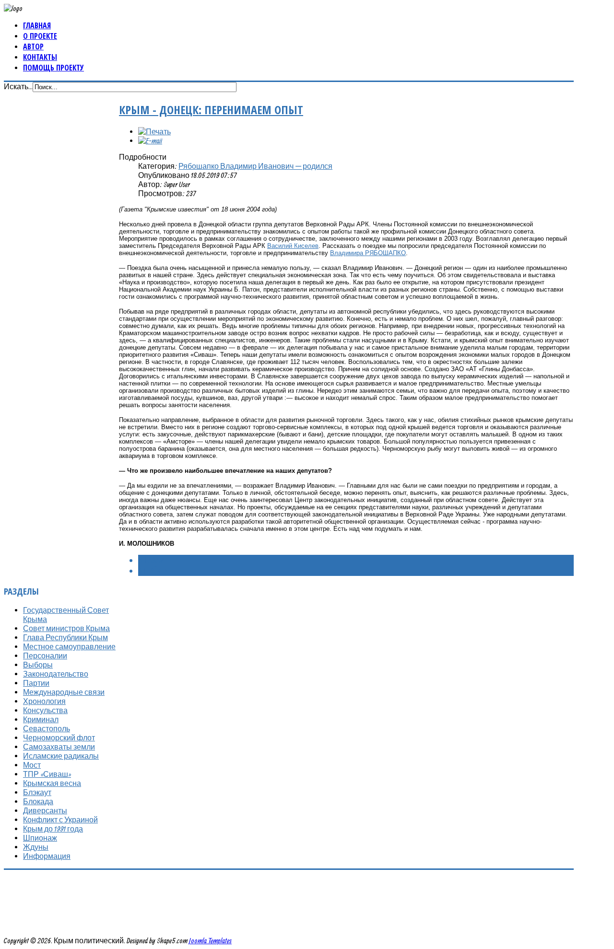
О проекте (40, 36)
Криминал (41, 719)
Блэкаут (37, 792)
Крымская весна (52, 783)
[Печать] (154, 131)
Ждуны (35, 847)
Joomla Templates (210, 940)
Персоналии (45, 655)
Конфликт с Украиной (60, 819)
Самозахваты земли (59, 746)
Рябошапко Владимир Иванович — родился (255, 166)
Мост (32, 765)
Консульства (45, 710)
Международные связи (64, 692)
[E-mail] (150, 140)
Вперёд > (152, 570)
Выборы (38, 664)
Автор (33, 46)
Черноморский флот (59, 737)
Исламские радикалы (61, 755)
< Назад (151, 560)
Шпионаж (40, 837)
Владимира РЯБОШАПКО (368, 253)
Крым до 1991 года (53, 828)
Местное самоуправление (69, 646)
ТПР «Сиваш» (47, 774)
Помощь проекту (53, 67)
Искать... (18, 86)
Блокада (38, 801)
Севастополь (46, 728)
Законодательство (55, 673)
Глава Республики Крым (65, 637)
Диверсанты (45, 810)
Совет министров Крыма (66, 628)
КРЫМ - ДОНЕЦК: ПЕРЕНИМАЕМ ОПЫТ (211, 109)
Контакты (40, 57)
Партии (36, 683)
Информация (47, 856)
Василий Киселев (293, 245)
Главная (37, 25)
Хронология (44, 701)
